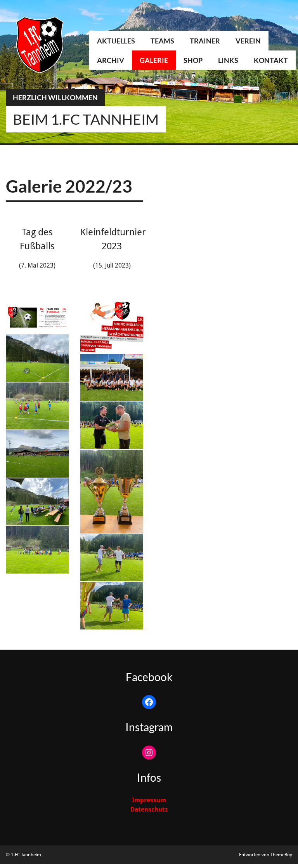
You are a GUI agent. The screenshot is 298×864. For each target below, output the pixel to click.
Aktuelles (116, 41)
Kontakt (271, 60)
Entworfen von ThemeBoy (265, 854)
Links (228, 60)
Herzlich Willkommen (55, 97)
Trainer (205, 41)
